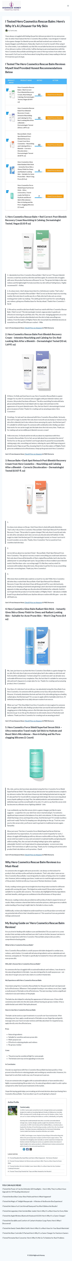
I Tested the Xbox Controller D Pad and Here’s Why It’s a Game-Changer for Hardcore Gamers (35, 1233)
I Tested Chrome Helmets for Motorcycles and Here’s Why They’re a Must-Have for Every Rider (35, 1162)
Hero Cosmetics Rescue (20, 216)
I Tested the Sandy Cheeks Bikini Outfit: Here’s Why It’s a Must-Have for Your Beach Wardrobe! (35, 1228)
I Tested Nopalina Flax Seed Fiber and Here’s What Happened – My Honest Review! (33, 1158)
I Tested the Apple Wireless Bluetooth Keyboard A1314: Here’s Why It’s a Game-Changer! (33, 1216)
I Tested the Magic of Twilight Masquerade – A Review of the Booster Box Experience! (32, 1201)
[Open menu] (68, 5)
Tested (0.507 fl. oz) (15, 470)
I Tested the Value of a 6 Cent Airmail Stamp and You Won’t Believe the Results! (30, 1206)
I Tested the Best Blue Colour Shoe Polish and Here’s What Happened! (26, 1197)
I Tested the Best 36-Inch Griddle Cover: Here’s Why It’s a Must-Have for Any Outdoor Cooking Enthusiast (34, 1167)
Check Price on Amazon (54, 94)
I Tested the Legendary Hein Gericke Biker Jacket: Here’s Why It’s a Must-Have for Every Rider (35, 1211)
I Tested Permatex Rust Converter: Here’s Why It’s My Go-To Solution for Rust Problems (33, 1238)
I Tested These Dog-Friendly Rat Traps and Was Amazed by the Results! (30, 1171)
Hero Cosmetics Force (19, 727)
